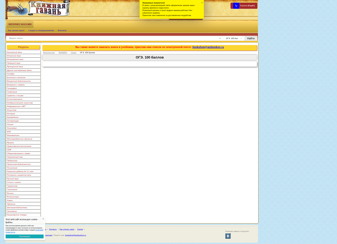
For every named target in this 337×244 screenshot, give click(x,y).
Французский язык (15, 66)
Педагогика (12, 161)
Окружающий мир (15, 157)
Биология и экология (16, 77)
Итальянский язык (15, 59)
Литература (13, 121)
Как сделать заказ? (16, 30)
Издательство (49, 53)
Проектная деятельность (19, 164)
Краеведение (12, 117)
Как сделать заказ (67, 229)
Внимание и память (16, 85)
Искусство (11, 110)
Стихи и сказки (14, 182)
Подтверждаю (24, 236)
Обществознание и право (18, 153)
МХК (9, 132)
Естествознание (14, 99)
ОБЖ (9, 150)
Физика (10, 193)
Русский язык (13, 179)
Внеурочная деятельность (19, 81)
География (12, 88)
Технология (12, 189)
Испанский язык (14, 56)
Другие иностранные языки (19, 70)
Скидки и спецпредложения (41, 30)
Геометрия (12, 92)
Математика (13, 135)
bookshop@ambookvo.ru (208, 47)
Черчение (11, 204)
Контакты (62, 30)
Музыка (10, 142)
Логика (10, 124)
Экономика (12, 211)
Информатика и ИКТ (16, 106)
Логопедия (11, 128)
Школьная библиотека (17, 207)
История (11, 114)
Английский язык (14, 52)
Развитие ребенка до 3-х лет (20, 171)
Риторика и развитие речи (19, 175)
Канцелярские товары (17, 215)
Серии (73, 53)
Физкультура (13, 197)
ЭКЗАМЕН (62, 53)
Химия (10, 200)
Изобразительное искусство (20, 103)
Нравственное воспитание (19, 146)
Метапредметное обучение (19, 139)
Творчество (12, 186)
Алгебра (10, 74)
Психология (12, 168)
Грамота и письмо (15, 95)
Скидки (80, 229)
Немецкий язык (13, 63)
